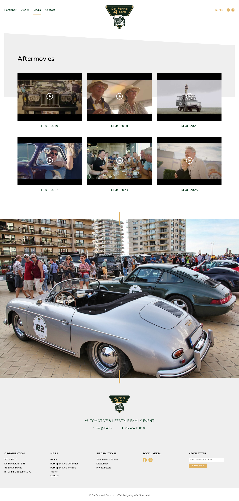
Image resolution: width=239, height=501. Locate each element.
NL (216, 10)
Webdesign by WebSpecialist (133, 495)
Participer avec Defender (64, 463)
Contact (50, 10)
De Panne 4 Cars (101, 495)
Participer (10, 10)
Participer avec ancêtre (63, 467)
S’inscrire (198, 465)
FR (221, 10)
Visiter (25, 10)
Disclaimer (102, 463)
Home (53, 459)
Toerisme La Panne (107, 459)
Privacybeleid (103, 467)
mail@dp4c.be (104, 428)
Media (37, 10)
